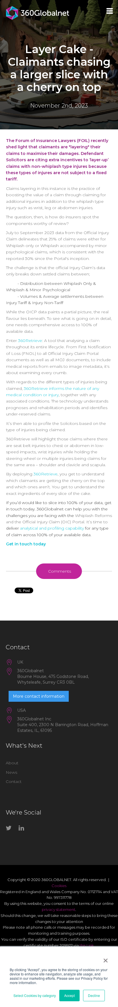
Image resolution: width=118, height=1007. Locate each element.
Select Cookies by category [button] (34, 995)
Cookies (59, 885)
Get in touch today (26, 544)
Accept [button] (69, 995)
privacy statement (58, 909)
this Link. (87, 945)
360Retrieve (30, 340)
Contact (13, 781)
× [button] (105, 958)
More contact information (38, 696)
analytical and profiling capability (52, 528)
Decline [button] (94, 995)
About (12, 762)
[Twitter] (10, 829)
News (11, 772)
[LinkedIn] (23, 829)
